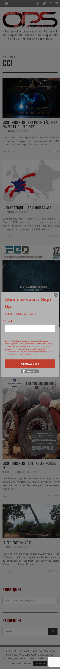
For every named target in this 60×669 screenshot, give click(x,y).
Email (8, 321)
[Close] (55, 295)
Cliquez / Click (30, 363)
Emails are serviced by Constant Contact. (21, 354)
